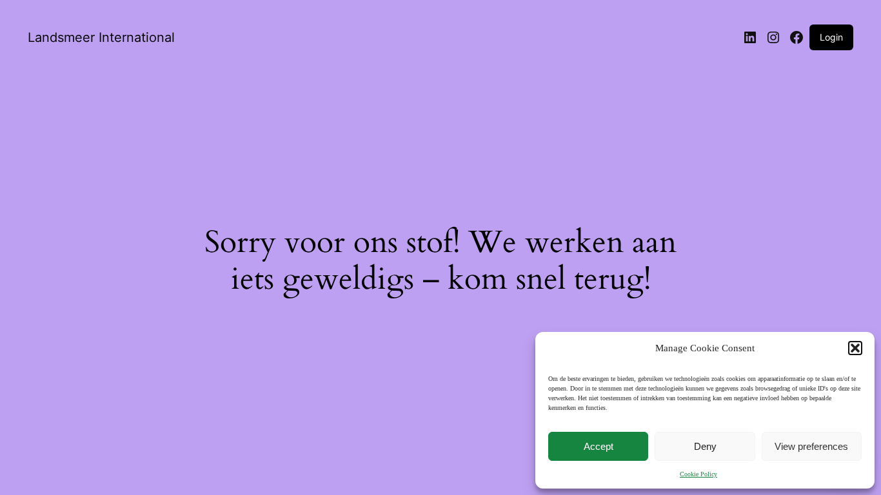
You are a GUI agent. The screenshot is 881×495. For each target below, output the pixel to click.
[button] (855, 348)
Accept (598, 446)
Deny (705, 446)
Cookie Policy (698, 474)
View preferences (811, 446)
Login (831, 37)
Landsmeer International (101, 37)
